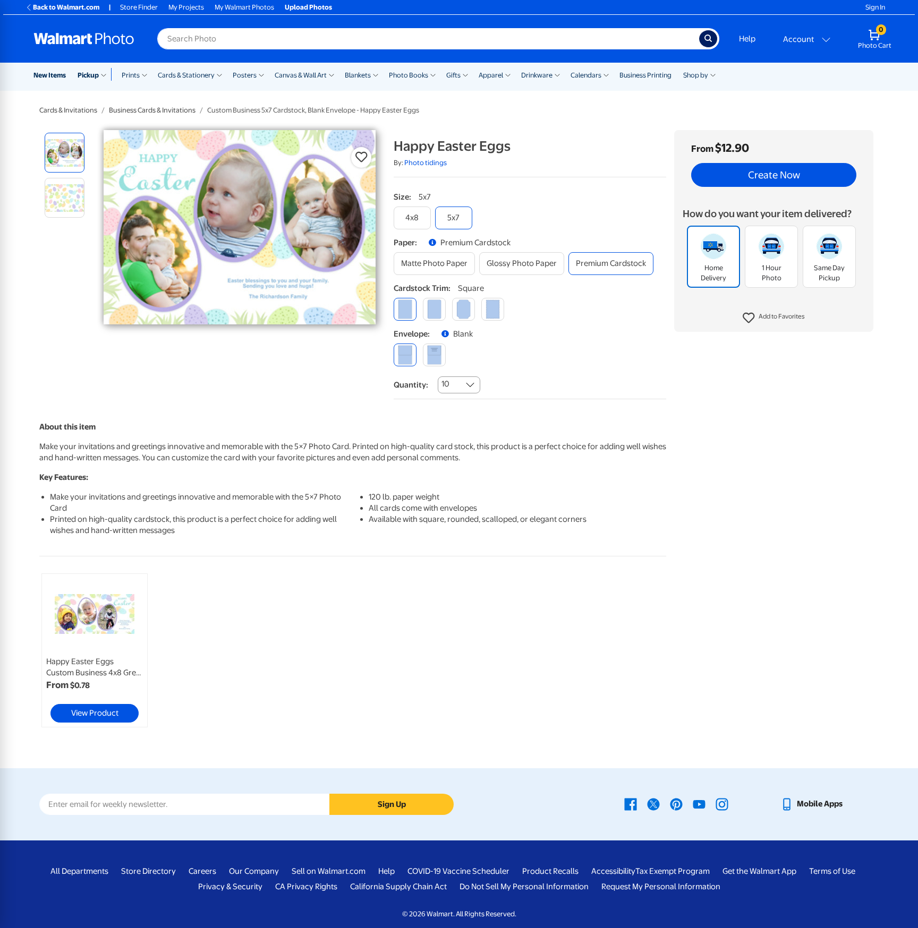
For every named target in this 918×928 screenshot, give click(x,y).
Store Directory (148, 871)
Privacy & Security (230, 886)
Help (747, 39)
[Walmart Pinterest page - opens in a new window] (676, 804)
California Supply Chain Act (398, 886)
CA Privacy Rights (306, 886)
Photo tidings (425, 163)
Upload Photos (308, 7)
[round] (434, 309)
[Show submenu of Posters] (261, 74)
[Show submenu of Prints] (144, 74)
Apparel (491, 75)
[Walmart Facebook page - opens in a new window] (630, 804)
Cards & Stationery (186, 75)
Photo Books (408, 75)
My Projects (186, 7)
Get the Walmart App (759, 871)
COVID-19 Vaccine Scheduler (458, 871)
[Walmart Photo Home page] (84, 39)
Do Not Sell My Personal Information (524, 886)
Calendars (586, 75)
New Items (49, 75)
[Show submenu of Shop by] (713, 74)
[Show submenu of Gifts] (465, 74)
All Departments (79, 871)
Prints (131, 75)
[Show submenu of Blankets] (375, 74)
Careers (202, 871)
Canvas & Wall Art (301, 75)
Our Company (254, 871)
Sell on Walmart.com (329, 871)
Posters (245, 75)
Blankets (358, 75)
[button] (773, 319)
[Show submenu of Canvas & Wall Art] (331, 74)
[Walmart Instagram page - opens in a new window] (722, 804)
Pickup (88, 75)
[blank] (405, 354)
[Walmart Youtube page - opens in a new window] (699, 804)
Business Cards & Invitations (152, 110)
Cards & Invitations (68, 110)
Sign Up (392, 804)
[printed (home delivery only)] (434, 354)
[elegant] (463, 309)
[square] (405, 309)
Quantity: (411, 385)
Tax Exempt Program (672, 871)
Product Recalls (550, 871)
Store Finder (139, 7)
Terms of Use (832, 871)
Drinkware (536, 75)
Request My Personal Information (660, 886)
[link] (94, 650)
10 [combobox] (445, 384)
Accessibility (613, 871)
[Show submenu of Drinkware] (557, 74)
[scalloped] (492, 309)
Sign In (875, 7)
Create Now (774, 175)
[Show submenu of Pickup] (106, 74)
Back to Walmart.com (66, 7)
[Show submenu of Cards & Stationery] (219, 74)
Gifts (453, 75)
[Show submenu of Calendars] (606, 74)
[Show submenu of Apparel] (508, 74)
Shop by (695, 75)
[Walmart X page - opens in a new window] (653, 804)
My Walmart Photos (244, 7)
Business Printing (645, 75)
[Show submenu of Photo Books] (433, 74)
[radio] (64, 153)
